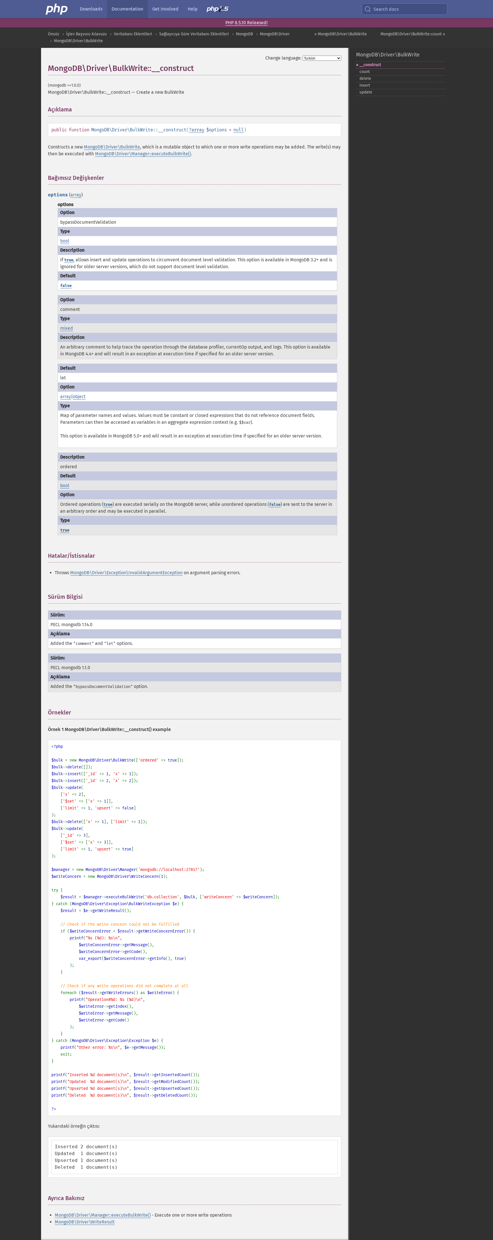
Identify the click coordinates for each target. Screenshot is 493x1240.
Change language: (283, 58)
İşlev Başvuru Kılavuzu (86, 34)
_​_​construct (370, 64)
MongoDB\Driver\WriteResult (85, 1222)
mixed (66, 328)
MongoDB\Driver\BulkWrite (78, 40)
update (365, 92)
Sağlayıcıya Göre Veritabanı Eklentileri (194, 34)
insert (364, 85)
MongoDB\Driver (275, 34)
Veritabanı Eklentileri (133, 34)
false (66, 285)
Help (192, 9)
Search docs (386, 9)
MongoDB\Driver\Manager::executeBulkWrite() (143, 153)
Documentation (127, 9)
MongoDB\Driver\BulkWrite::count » (413, 34)
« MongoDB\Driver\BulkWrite (340, 34)
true (68, 260)
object (79, 396)
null (238, 130)
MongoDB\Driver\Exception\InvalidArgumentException (126, 572)
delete (365, 78)
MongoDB (244, 34)
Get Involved (165, 9)
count (364, 71)
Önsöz (53, 34)
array (197, 130)
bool (64, 241)
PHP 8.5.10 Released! (246, 22)
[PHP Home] (57, 9)
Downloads (91, 9)
